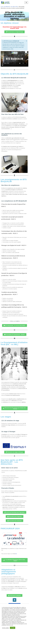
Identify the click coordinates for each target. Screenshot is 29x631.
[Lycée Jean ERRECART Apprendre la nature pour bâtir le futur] (5, 2)
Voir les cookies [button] (5, 627)
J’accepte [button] (12, 627)
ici (16, 553)
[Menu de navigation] (26, 2)
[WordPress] (14, 600)
